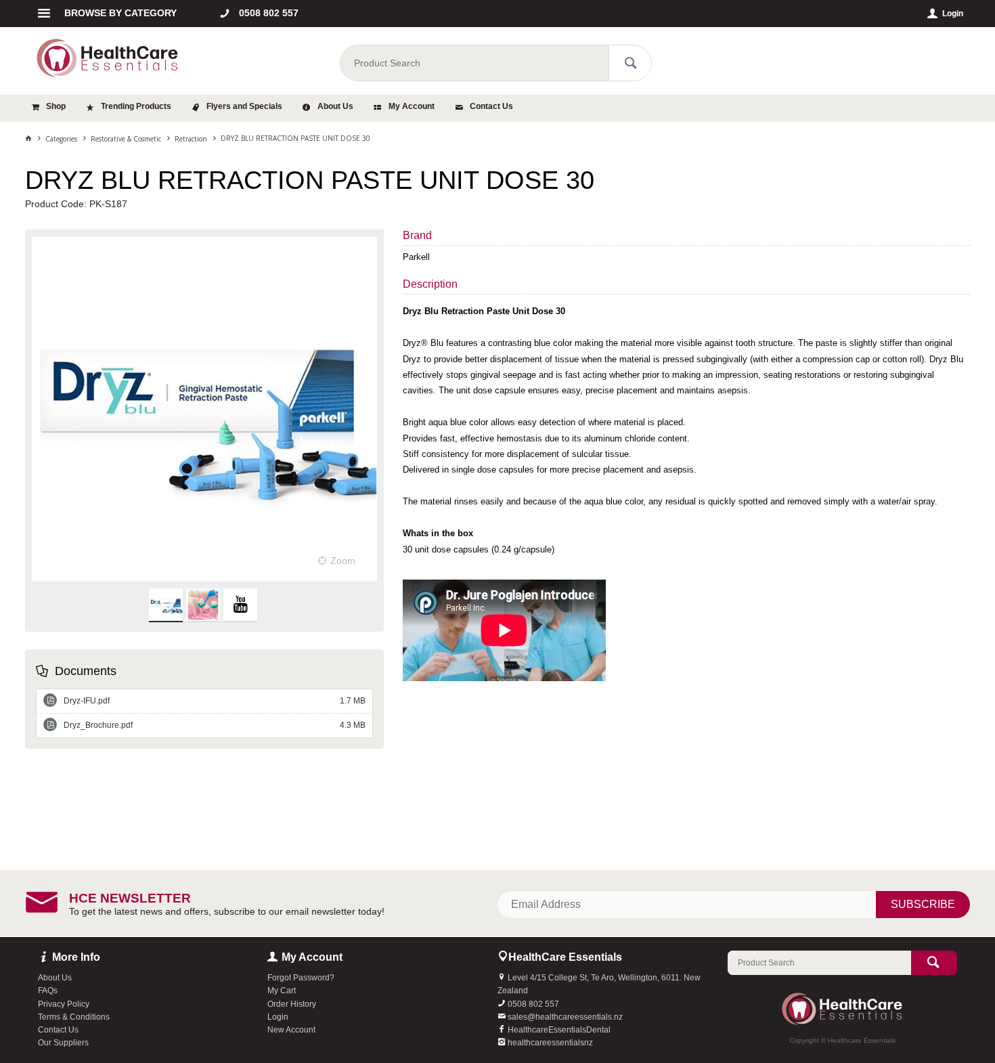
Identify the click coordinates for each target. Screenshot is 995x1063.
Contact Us (491, 106)
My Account (412, 106)
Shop (56, 106)
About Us (335, 106)
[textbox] (474, 63)
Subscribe (923, 904)
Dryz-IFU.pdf (215, 701)
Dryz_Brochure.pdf (215, 725)
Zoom (342, 560)
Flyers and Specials (244, 106)
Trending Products (136, 106)
